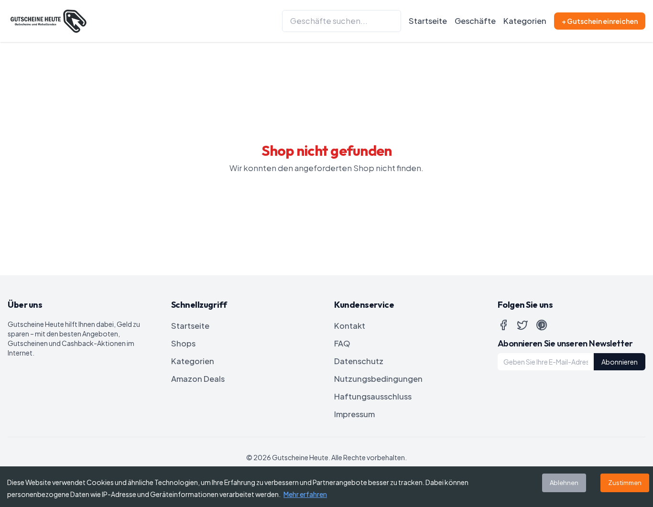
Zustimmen (625, 482)
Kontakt (349, 326)
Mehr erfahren (305, 494)
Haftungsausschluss (373, 396)
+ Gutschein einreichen (600, 21)
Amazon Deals (198, 379)
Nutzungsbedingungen (378, 379)
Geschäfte (475, 21)
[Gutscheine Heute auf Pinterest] (541, 325)
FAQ (342, 343)
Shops (183, 343)
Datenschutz (358, 361)
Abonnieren (619, 361)
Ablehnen (564, 482)
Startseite (428, 21)
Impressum (354, 414)
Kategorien (524, 21)
